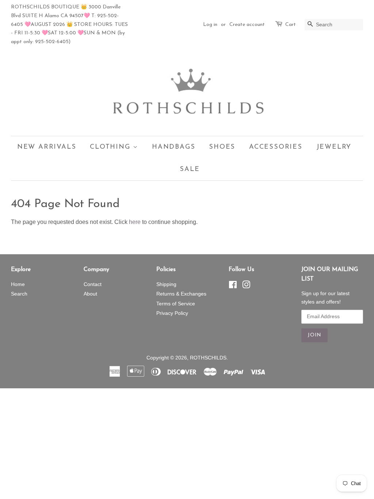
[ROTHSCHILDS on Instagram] (246, 286)
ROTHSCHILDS (208, 358)
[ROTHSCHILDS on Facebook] (233, 286)
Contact (93, 284)
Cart (290, 24)
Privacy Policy (172, 313)
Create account (247, 24)
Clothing (111, 147)
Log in (210, 24)
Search (19, 294)
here (135, 222)
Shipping (166, 284)
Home (18, 284)
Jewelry (334, 147)
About (90, 294)
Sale (189, 169)
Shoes (222, 147)
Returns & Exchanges (181, 294)
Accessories (275, 147)
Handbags (173, 147)
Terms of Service (175, 303)
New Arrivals (46, 147)
